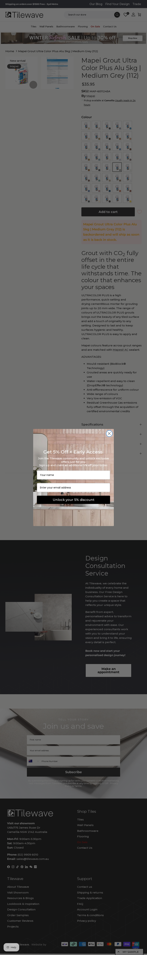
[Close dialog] (109, 433)
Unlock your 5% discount (73, 500)
